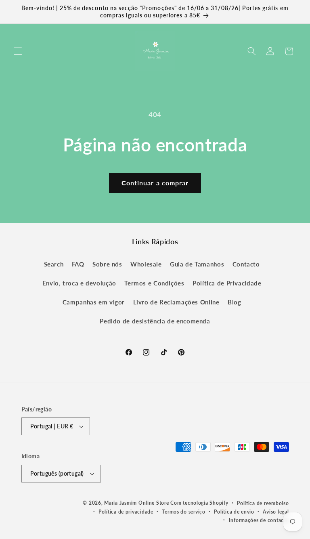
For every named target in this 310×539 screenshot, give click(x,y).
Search (54, 264)
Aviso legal (276, 511)
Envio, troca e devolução (79, 283)
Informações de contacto (259, 520)
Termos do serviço (183, 511)
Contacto (246, 264)
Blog (234, 302)
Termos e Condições (154, 283)
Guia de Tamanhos (197, 264)
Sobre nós (107, 264)
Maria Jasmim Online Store (136, 502)
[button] (17, 51)
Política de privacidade (125, 511)
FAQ (78, 264)
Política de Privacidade (227, 283)
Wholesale (146, 264)
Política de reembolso (263, 503)
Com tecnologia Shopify (199, 502)
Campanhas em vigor (94, 302)
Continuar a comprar (155, 183)
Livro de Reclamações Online (176, 302)
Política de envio (234, 511)
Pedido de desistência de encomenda (155, 321)
